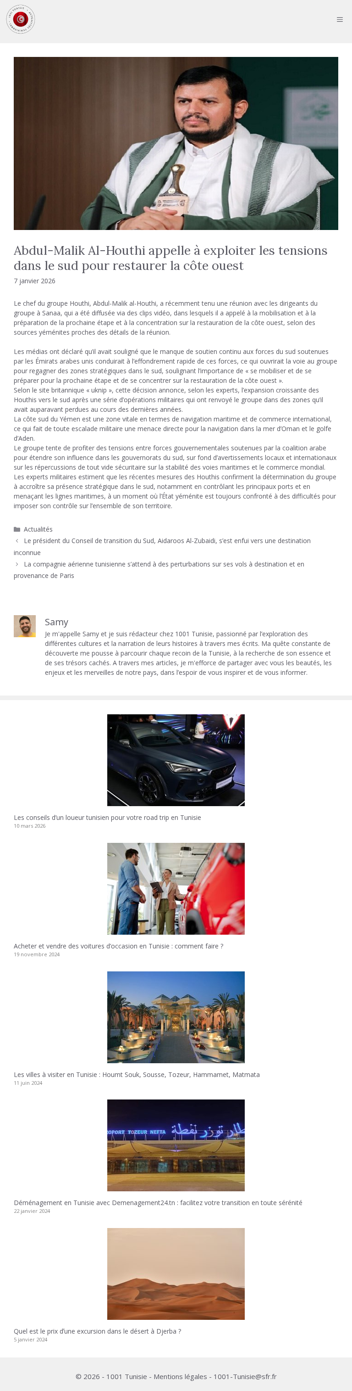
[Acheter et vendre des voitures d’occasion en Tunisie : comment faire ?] (176, 929)
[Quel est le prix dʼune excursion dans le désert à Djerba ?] (176, 1315)
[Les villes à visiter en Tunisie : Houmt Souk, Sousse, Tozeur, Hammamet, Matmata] (176, 1058)
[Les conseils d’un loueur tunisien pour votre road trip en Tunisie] (176, 801)
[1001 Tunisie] (21, 19)
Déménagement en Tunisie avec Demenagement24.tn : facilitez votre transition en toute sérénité (158, 1202)
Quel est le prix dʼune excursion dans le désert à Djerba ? (97, 1331)
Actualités (38, 529)
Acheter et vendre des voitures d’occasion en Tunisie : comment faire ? (118, 946)
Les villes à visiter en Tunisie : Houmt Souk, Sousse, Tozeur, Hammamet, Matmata (137, 1074)
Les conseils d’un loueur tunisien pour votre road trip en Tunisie (107, 817)
